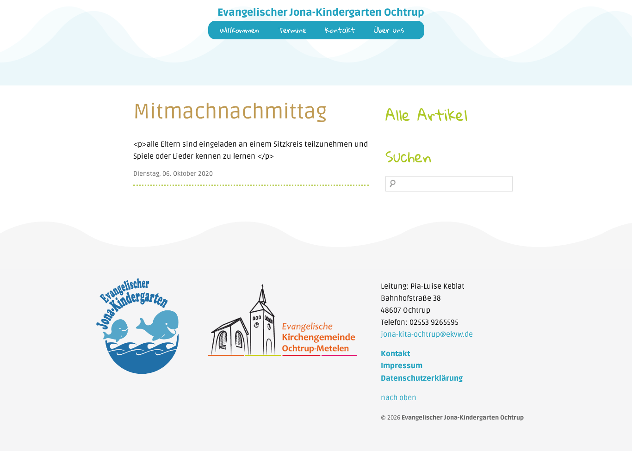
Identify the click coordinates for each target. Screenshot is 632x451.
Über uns (389, 31)
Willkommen (239, 31)
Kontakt (340, 31)
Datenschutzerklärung (422, 378)
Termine (292, 31)
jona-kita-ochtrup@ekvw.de (427, 334)
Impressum (401, 366)
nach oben (398, 397)
